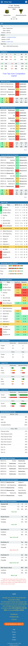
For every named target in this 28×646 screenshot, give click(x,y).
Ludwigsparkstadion (11, 37)
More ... (26, 149)
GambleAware (14, 614)
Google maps (9, 41)
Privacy (14, 632)
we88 (14, 594)
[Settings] (26, 2)
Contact (14, 639)
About (14, 637)
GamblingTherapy (14, 616)
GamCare (14, 619)
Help (14, 629)
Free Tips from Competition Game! (14, 75)
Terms (14, 634)
